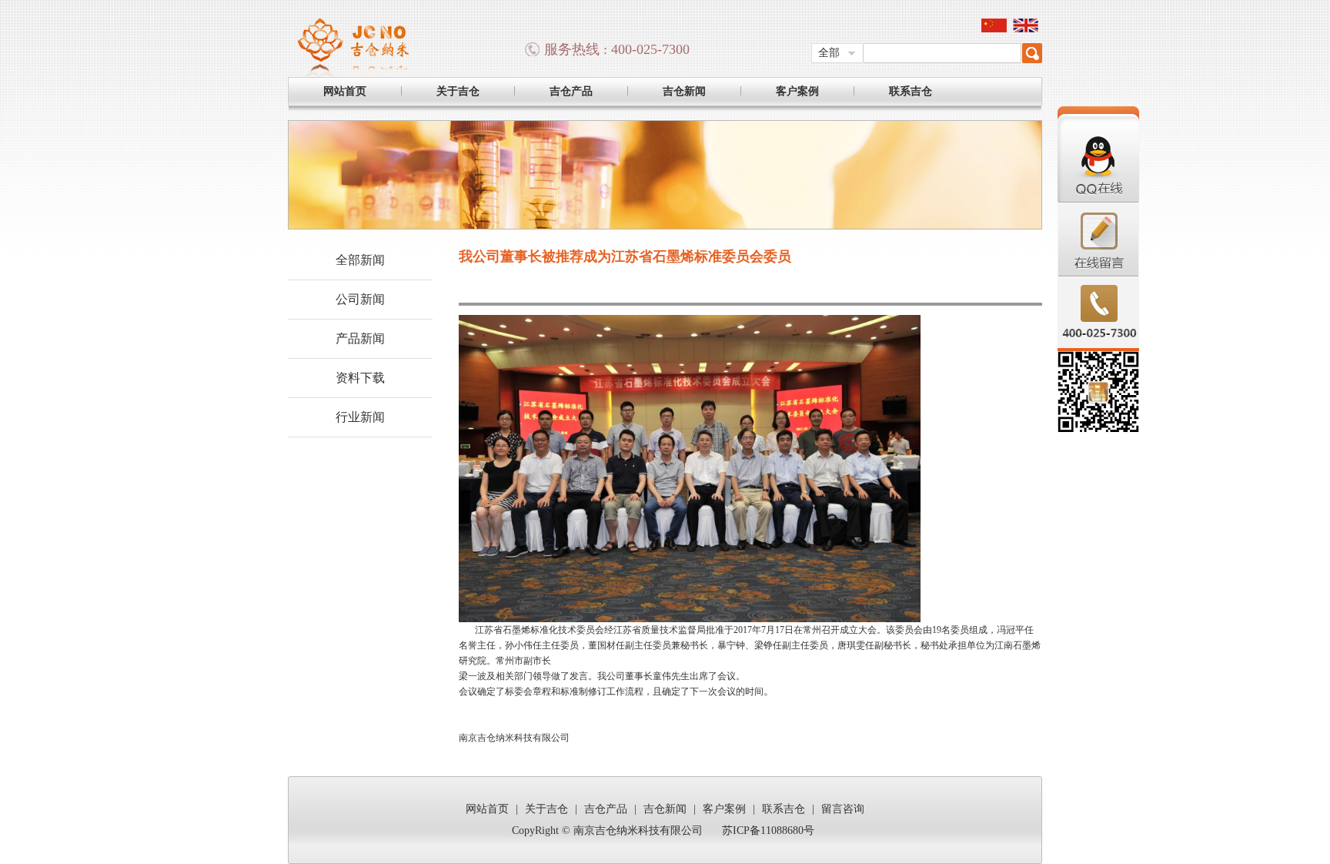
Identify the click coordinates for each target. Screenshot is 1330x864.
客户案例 (797, 91)
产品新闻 (360, 338)
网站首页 (344, 91)
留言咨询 (842, 809)
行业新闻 (360, 417)
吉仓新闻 (684, 91)
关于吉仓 (458, 91)
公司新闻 (360, 299)
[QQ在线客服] (1098, 200)
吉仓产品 (571, 91)
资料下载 (360, 377)
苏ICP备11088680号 (768, 830)
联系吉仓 (910, 91)
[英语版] (1025, 29)
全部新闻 (360, 259)
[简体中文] (994, 29)
